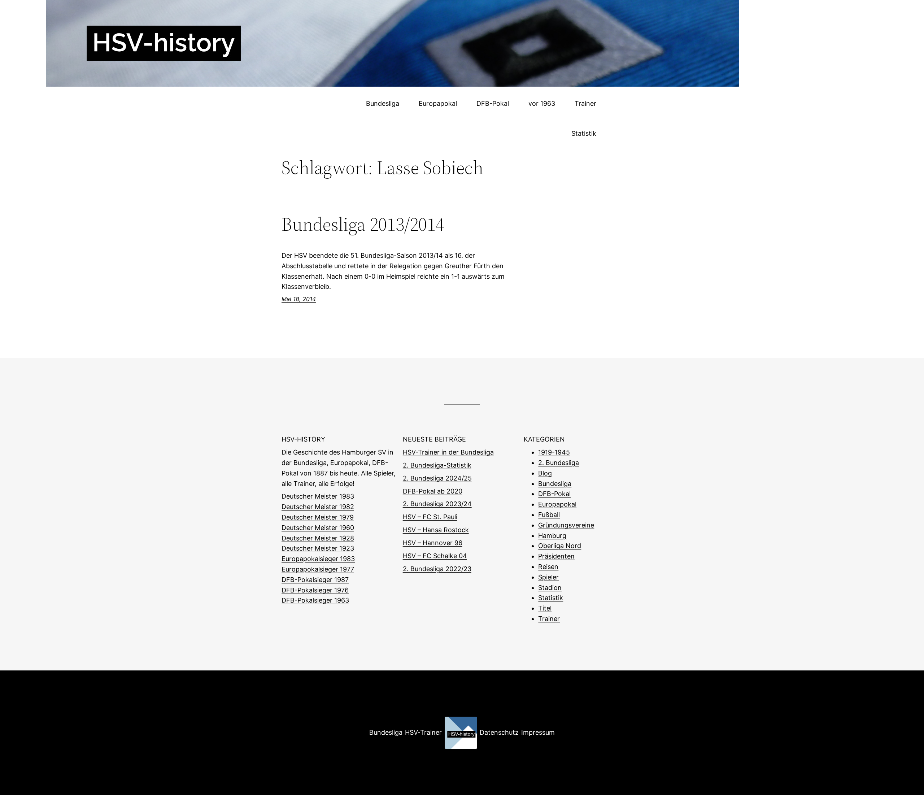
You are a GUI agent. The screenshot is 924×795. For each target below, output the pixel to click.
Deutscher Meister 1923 (318, 548)
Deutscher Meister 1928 (318, 538)
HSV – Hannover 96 (432, 543)
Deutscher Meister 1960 (318, 527)
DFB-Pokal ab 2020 (432, 491)
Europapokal (557, 504)
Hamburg (552, 535)
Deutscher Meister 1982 (318, 507)
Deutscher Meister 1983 (318, 496)
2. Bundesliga (558, 462)
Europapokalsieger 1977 (318, 569)
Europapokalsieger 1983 (318, 558)
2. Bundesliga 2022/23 (437, 569)
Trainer (549, 618)
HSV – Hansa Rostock (436, 530)
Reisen (548, 566)
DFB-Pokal (554, 494)
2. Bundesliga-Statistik (437, 465)
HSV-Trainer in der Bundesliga (448, 452)
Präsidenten (556, 556)
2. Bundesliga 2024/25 (437, 478)
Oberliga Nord (559, 545)
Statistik (550, 597)
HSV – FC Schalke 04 (435, 556)
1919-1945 (554, 452)
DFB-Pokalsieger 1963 (315, 600)
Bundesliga (554, 483)
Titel (545, 608)
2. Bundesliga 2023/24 (437, 504)
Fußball (549, 514)
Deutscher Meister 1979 (318, 517)
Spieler (548, 577)
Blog (545, 473)
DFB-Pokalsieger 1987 (315, 579)
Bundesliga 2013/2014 (363, 224)
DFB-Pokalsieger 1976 (315, 590)
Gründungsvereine (566, 525)
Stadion (550, 587)
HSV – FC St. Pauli (430, 517)
